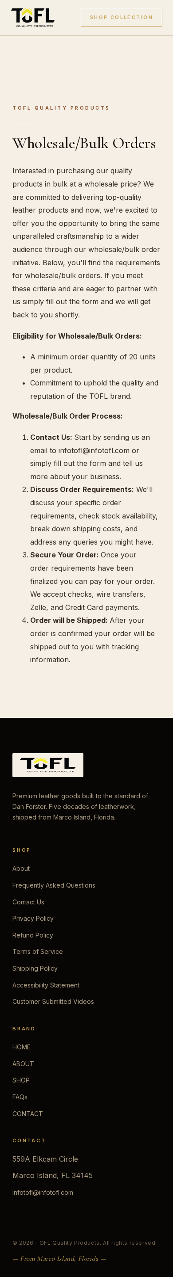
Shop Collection (121, 17)
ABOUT (23, 1063)
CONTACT (27, 1113)
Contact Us (28, 902)
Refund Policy (32, 935)
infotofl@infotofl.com (42, 1192)
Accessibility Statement (45, 985)
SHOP (21, 1080)
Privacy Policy (33, 918)
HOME (21, 1047)
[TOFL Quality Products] (33, 17)
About (21, 868)
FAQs (20, 1097)
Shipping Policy (35, 968)
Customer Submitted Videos (53, 1001)
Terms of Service (37, 951)
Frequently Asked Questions (53, 885)
